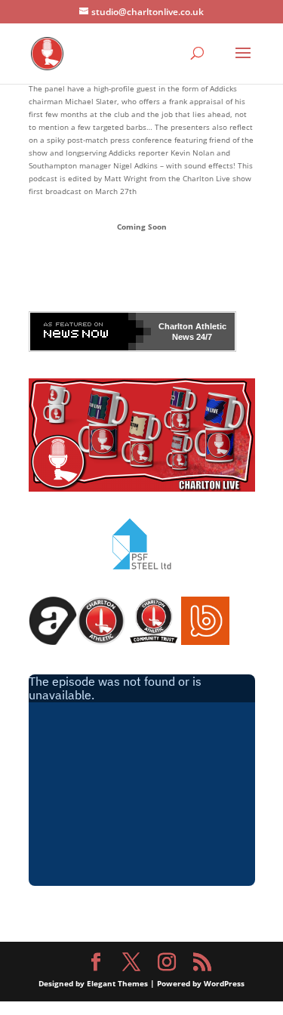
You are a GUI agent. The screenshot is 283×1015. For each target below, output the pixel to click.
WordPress (224, 983)
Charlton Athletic (192, 326)
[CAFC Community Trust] (153, 642)
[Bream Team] (205, 642)
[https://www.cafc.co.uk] (101, 642)
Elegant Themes (117, 983)
